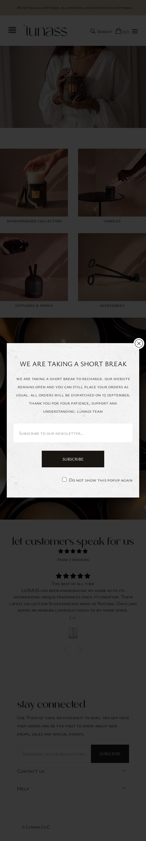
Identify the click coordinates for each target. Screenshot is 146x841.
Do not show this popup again (100, 479)
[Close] (138, 343)
